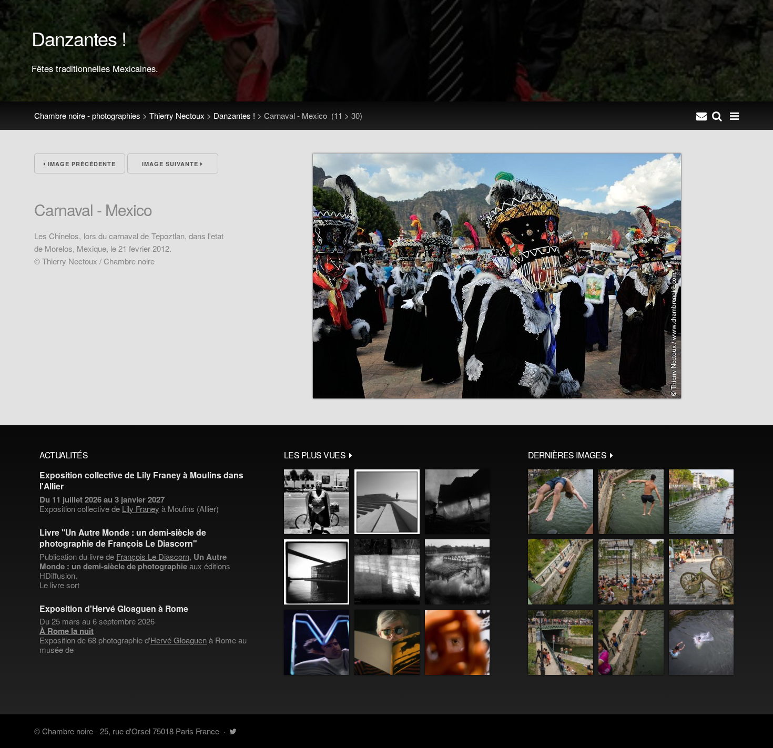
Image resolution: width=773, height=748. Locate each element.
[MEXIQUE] (316, 502)
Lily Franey (140, 508)
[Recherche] (717, 115)
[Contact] (701, 115)
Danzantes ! (234, 115)
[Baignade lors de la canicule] (560, 502)
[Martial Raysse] (316, 642)
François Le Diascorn (152, 556)
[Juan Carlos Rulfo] (457, 642)
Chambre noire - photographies (87, 115)
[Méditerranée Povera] (387, 502)
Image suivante (171, 164)
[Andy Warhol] (387, 642)
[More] (350, 454)
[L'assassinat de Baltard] (457, 502)
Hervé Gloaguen (178, 639)
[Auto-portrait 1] (387, 571)
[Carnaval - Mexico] (497, 395)
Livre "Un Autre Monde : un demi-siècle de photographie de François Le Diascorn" (122, 537)
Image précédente (81, 164)
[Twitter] (233, 730)
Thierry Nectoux (177, 115)
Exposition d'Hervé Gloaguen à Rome (113, 608)
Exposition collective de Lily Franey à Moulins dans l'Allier (141, 480)
